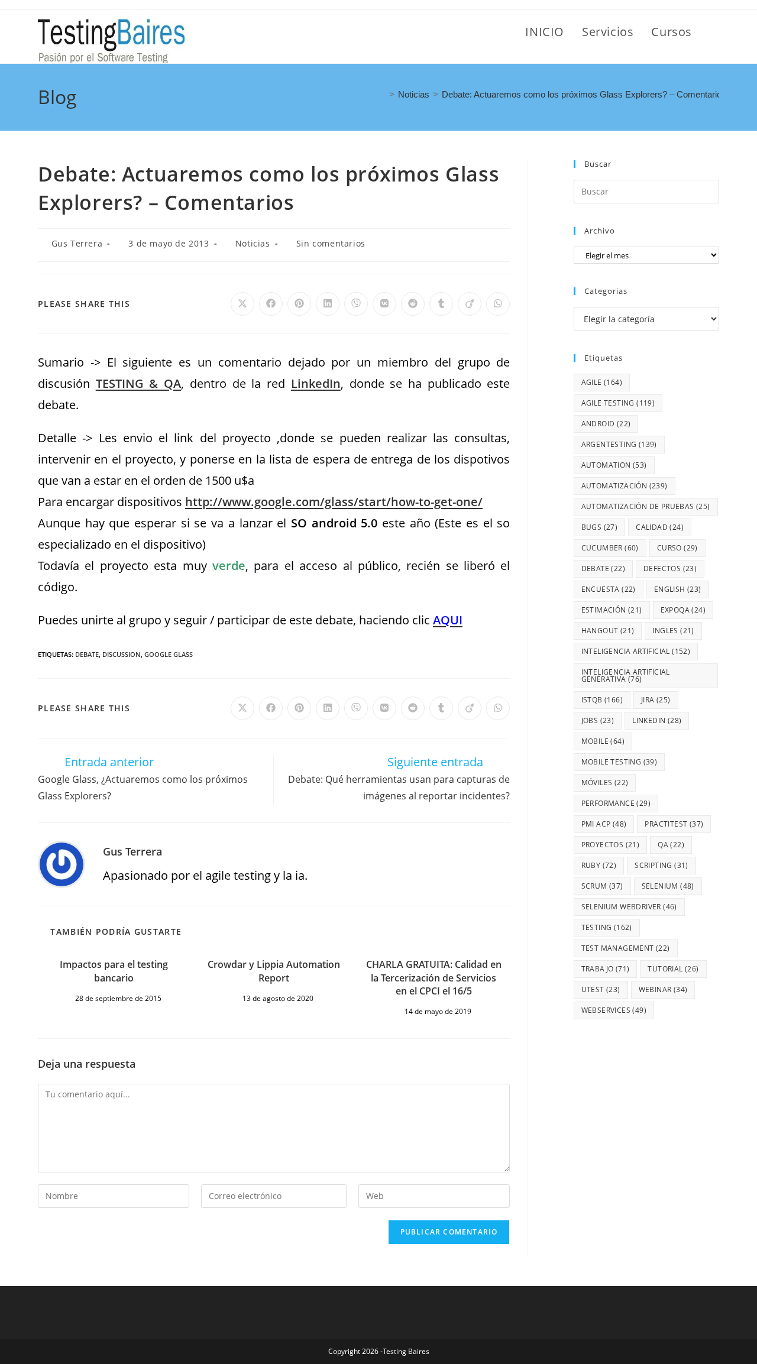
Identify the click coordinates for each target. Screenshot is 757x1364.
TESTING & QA (138, 383)
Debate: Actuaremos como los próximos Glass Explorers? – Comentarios (584, 94)
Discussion (121, 654)
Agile (601, 382)
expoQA (683, 610)
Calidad (660, 527)
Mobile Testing (619, 762)
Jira (656, 700)
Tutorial (673, 969)
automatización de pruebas (645, 506)
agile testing (618, 403)
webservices (613, 1010)
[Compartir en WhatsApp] (498, 304)
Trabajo (605, 969)
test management (625, 948)
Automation (614, 465)
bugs (599, 527)
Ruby (599, 865)
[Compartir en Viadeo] (469, 304)
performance (616, 803)
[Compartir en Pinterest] (299, 304)
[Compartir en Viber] (356, 304)
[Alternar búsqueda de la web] (714, 32)
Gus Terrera (77, 243)
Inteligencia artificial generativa (625, 675)
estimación (611, 610)
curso (677, 548)
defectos (670, 568)
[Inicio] (382, 94)
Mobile (603, 741)
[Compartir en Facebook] (271, 304)
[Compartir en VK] (384, 304)
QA (671, 845)
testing (606, 927)
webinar (663, 989)
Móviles (605, 782)
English (677, 589)
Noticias (252, 243)
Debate (87, 654)
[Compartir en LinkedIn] (327, 304)
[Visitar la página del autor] (61, 863)
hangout (608, 631)
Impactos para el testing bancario (114, 971)
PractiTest (674, 824)
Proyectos (610, 845)
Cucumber (610, 548)
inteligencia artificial (636, 651)
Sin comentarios (330, 243)
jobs (597, 720)
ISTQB (602, 700)
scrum (602, 886)
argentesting (619, 444)
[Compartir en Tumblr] (441, 304)
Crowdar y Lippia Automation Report (274, 971)
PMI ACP (604, 824)
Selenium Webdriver (629, 907)
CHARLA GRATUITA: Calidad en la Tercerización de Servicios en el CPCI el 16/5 (434, 977)
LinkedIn (656, 720)
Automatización (624, 486)
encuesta (608, 589)
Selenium (668, 886)
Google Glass (168, 654)
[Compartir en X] (242, 304)
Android (606, 424)
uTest (600, 989)
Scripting (661, 865)
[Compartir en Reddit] (413, 304)
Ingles (673, 631)
